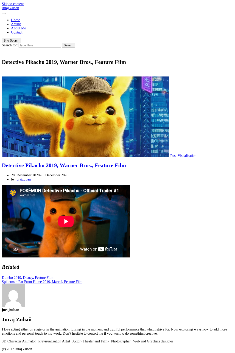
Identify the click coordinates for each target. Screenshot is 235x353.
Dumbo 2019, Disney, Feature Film (27, 278)
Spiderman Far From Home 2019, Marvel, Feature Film (42, 282)
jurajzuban (23, 179)
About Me (18, 28)
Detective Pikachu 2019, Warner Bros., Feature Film (64, 165)
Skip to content (13, 4)
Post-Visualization (183, 156)
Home (15, 20)
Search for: (10, 45)
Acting (16, 24)
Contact (16, 32)
